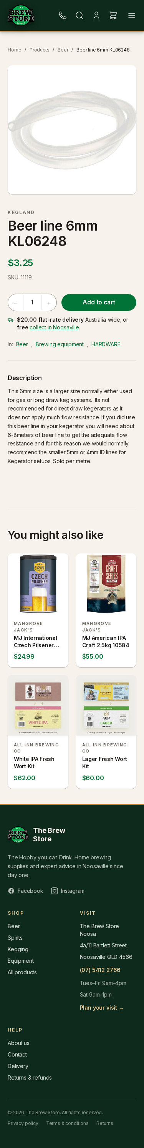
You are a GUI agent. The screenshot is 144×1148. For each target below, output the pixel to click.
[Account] (96, 15)
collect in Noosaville (54, 327)
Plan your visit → (102, 1007)
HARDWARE (106, 344)
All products (22, 972)
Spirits (15, 937)
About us (19, 1043)
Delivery (18, 1066)
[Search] (79, 15)
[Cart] (113, 15)
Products (40, 50)
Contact (17, 1054)
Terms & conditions (67, 1123)
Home (14, 50)
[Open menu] (132, 15)
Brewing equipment (60, 344)
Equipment (21, 960)
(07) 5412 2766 (100, 970)
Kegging (18, 949)
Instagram (73, 890)
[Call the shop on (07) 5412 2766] (62, 15)
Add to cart (99, 302)
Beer (63, 50)
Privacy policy (23, 1123)
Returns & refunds (30, 1077)
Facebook (30, 890)
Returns (104, 1123)
